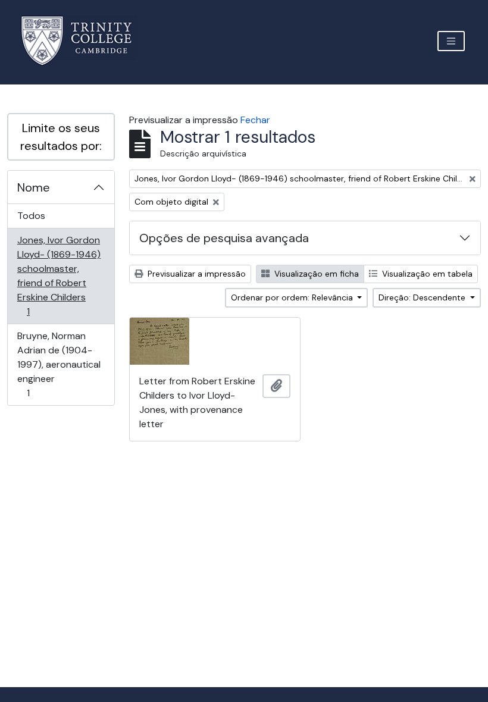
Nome (33, 187)
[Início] (83, 41)
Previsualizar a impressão (195, 273)
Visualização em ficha (315, 273)
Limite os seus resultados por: (61, 136)
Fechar (255, 120)
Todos (31, 215)
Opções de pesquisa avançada (224, 238)
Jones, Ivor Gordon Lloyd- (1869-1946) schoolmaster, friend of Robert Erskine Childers (59, 275)
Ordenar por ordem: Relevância (293, 297)
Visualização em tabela (426, 273)
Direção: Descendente (423, 297)
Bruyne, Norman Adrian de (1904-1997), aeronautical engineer (59, 364)
